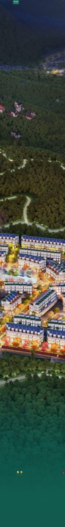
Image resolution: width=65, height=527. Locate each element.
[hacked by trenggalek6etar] (16, 2)
